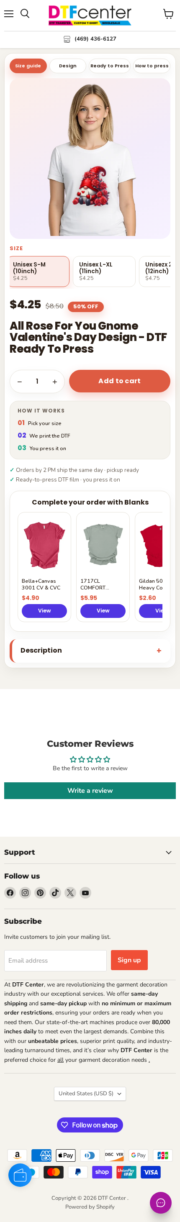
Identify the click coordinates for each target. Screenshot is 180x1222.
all (60, 1060)
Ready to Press (109, 65)
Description (41, 650)
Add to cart (119, 381)
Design (68, 65)
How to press (152, 65)
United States (86, 1093)
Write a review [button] (90, 790)
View (44, 610)
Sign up (129, 960)
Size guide (28, 65)
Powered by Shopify (90, 1207)
